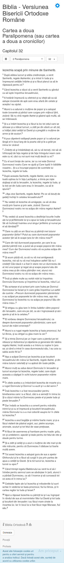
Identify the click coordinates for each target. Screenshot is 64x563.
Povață (6, 539)
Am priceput (50, 550)
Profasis (7, 546)
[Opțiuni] (6, 59)
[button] (28, 59)
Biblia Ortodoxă (15, 524)
